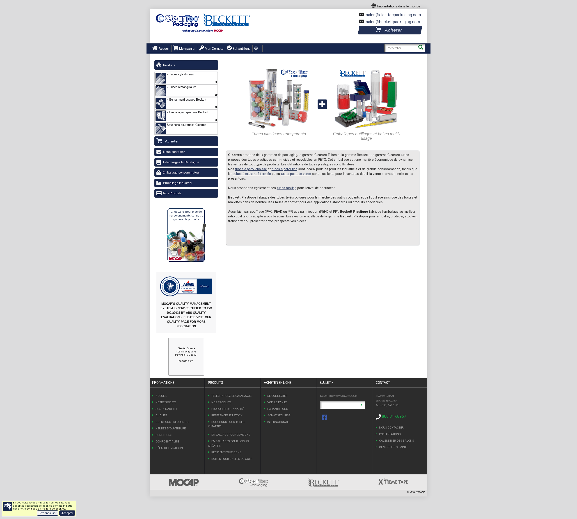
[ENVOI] (361, 405)
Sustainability (166, 409)
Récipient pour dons (226, 452)
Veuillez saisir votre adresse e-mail (338, 395)
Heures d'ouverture (171, 428)
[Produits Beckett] (366, 67)
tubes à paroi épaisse (251, 169)
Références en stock (227, 415)
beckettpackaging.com (393, 21)
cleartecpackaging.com (393, 14)
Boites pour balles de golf (231, 458)
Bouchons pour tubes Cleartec (226, 424)
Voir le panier (277, 402)
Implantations (390, 434)
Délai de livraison (169, 448)
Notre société (166, 402)
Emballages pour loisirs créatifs (228, 443)
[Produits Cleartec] (278, 67)
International (278, 422)
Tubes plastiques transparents (279, 134)
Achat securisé (278, 415)
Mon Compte (214, 48)
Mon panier (187, 48)
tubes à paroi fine (284, 169)
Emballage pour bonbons (230, 434)
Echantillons (241, 48)
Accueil (164, 48)
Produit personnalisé (227, 409)
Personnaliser (47, 513)
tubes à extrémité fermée (252, 174)
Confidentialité (167, 441)
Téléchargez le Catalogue (181, 162)
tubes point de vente (296, 174)
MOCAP (420, 491)
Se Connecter (277, 395)
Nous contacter (174, 151)
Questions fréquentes (172, 422)
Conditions (164, 435)
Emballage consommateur (181, 172)
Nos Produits (172, 193)
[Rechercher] (421, 48)
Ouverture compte (393, 447)
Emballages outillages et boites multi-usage (366, 136)
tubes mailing (286, 188)
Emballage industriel (177, 183)
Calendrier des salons (396, 440)
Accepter (67, 513)
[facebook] (325, 417)
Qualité (161, 415)
